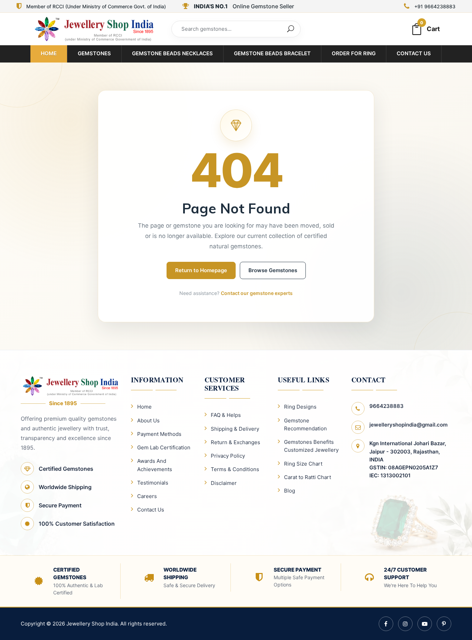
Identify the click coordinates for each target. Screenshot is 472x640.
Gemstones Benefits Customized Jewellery (311, 446)
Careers (147, 496)
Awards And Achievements (154, 465)
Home (49, 53)
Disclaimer (224, 483)
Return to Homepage (201, 270)
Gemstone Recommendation (305, 424)
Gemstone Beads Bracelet (272, 53)
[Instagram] (405, 624)
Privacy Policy (228, 455)
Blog (289, 490)
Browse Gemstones (272, 270)
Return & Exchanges (235, 442)
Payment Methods (159, 434)
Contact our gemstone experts (257, 293)
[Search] (290, 29)
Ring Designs (300, 406)
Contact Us (414, 53)
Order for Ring (354, 53)
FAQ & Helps (226, 415)
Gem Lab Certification (163, 447)
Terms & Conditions (235, 469)
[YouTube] (424, 624)
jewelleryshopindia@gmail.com (408, 424)
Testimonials (152, 482)
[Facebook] (386, 624)
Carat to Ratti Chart (307, 477)
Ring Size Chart (303, 463)
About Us (148, 420)
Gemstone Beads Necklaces (172, 53)
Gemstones (94, 53)
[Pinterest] (444, 624)
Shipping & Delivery (235, 429)
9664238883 (386, 406)
